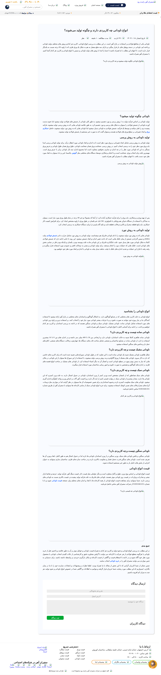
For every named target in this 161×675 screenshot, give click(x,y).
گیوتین (74, 153)
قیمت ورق (81, 650)
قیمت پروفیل (64, 653)
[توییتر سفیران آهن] (38, 666)
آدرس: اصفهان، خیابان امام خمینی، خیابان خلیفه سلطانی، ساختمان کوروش (120, 650)
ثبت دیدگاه (55, 618)
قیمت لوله (81, 656)
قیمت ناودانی (57, 481)
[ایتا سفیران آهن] (12, 666)
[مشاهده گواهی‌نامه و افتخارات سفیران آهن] (23, 652)
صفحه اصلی (95, 5)
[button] (153, 664)
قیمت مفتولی (64, 659)
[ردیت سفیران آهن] (28, 666)
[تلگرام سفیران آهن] (44, 666)
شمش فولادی (52, 236)
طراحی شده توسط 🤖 (56, 671)
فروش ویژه (79, 5)
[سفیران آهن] (142, 5)
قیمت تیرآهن (80, 653)
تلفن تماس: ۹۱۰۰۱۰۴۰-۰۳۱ (138, 653)
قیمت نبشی (64, 656)
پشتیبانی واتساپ (140, 662)
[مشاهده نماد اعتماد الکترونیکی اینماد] (41, 652)
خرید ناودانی (114, 561)
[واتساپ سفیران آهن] (17, 666)
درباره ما (51, 5)
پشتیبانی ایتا (99, 662)
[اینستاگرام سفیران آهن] (49, 666)
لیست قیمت (114, 5)
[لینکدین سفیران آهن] (33, 666)
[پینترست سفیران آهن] (22, 666)
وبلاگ (65, 5)
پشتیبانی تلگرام (120, 662)
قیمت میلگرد (64, 650)
